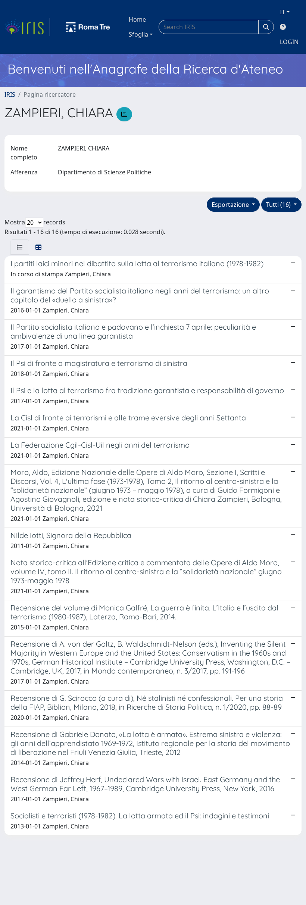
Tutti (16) (279, 204)
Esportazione (231, 204)
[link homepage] (27, 27)
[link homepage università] (88, 27)
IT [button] (282, 12)
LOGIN (289, 42)
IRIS (9, 94)
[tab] (19, 247)
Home (137, 19)
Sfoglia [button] (138, 34)
